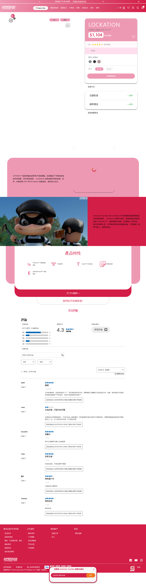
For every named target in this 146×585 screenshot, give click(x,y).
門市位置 (31, 545)
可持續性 (31, 548)
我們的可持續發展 (72, 301)
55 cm (99, 69)
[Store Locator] (124, 8)
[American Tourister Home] (10, 8)
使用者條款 (7, 567)
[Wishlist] (128, 8)
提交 (90, 575)
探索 (97, 8)
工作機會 (31, 537)
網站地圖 (78, 534)
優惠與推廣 (54, 8)
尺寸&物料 (72, 293)
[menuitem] (54, 8)
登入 (53, 537)
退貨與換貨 (9, 537)
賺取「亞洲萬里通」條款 (13, 541)
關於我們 (31, 534)
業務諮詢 (8, 548)
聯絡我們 (8, 545)
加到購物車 (111, 76)
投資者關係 (32, 541)
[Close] (94, 569)
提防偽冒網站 (9, 552)
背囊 (78, 8)
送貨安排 (8, 534)
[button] (39, 2)
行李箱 (71, 8)
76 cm (109, 69)
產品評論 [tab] (73, 310)
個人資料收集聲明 (33, 567)
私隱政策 (19, 567)
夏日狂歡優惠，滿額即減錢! (71, 2)
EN (116, 8)
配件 (92, 8)
